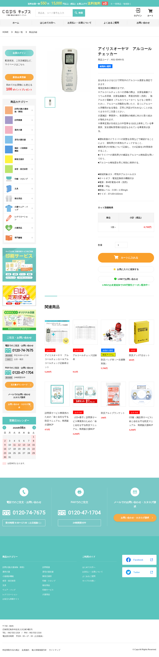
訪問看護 (46, 567)
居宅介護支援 (48, 572)
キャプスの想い (88, 581)
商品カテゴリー (10, 556)
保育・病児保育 (9, 581)
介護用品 (46, 594)
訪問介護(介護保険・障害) (13, 567)
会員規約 (25, 650)
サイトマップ (54, 650)
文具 (4, 585)
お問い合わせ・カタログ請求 (19, 406)
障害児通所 (47, 576)
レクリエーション (9, 594)
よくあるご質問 (111, 22)
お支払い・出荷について (79, 22)
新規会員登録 (19, 77)
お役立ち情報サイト (10, 599)
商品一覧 (19, 32)
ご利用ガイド (88, 556)
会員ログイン (19, 53)
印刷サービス (48, 590)
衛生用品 (46, 585)
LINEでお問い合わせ (128, 279)
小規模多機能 (8, 576)
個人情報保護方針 (39, 650)
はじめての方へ (47, 22)
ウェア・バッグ (9, 590)
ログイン (138, 15)
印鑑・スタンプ (48, 581)
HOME (5, 32)
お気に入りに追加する (128, 269)
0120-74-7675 (22, 350)
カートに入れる (129, 257)
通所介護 (6, 572)
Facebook (138, 560)
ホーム (16, 22)
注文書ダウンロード (19, 385)
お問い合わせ (143, 22)
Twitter (136, 572)
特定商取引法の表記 (10, 650)
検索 (81, 13)
